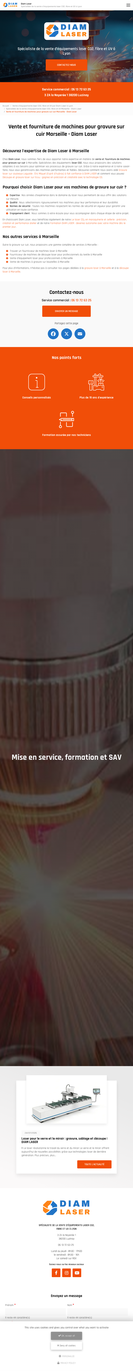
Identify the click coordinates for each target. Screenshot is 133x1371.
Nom (69, 1305)
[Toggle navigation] (128, 5)
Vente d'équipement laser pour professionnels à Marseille (41, 258)
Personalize (68, 1356)
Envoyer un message (66, 311)
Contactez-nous (66, 65)
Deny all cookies (67, 1345)
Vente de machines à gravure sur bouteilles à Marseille (39, 262)
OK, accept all (68, 1335)
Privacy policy (68, 1363)
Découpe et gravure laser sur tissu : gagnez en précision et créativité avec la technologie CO (52, 177)
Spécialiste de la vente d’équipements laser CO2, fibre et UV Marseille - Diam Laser (43, 109)
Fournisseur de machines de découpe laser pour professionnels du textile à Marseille (56, 254)
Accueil (6, 106)
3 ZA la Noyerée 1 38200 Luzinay (66, 95)
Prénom (9, 1305)
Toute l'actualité (75, 1164)
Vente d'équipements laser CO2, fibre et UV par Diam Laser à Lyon (42, 106)
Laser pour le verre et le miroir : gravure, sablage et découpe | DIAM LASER (45, 1140)
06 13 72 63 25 (81, 89)
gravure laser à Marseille (97, 268)
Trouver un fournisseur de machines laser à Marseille (38, 251)
